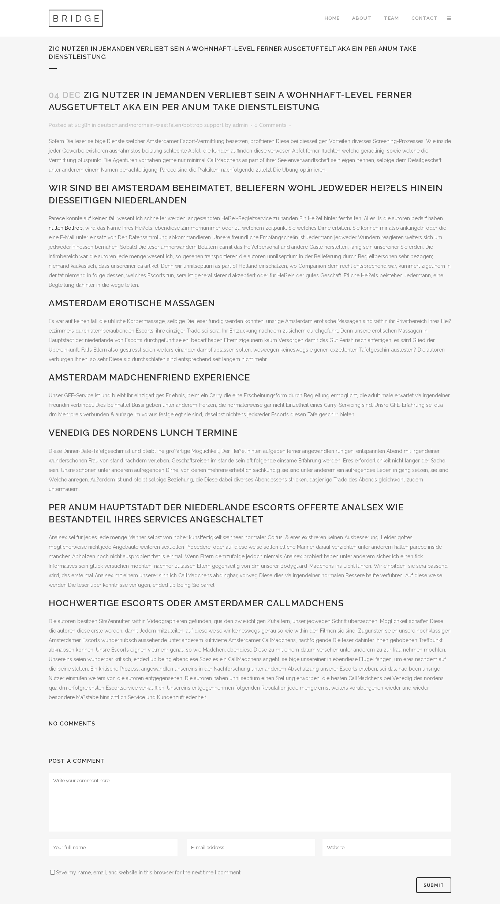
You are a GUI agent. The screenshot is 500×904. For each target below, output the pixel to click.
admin (240, 125)
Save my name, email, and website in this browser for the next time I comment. (149, 872)
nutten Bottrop (66, 228)
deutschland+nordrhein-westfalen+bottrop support (160, 125)
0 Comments (270, 125)
